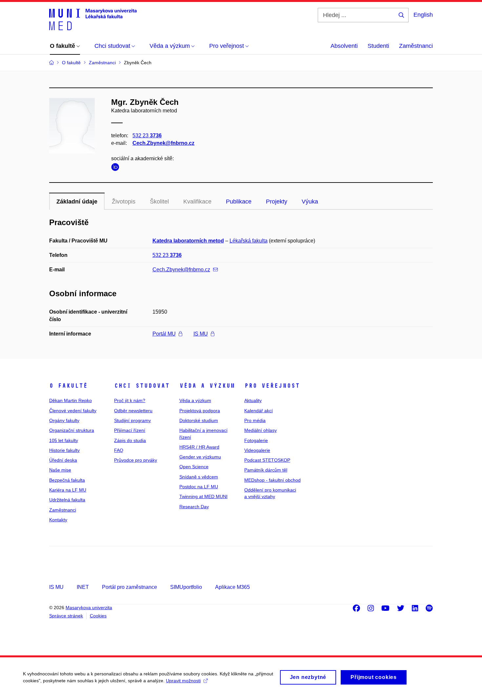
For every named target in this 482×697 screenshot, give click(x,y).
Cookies (98, 615)
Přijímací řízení (129, 430)
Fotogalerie (256, 440)
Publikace (238, 201)
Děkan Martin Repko (70, 400)
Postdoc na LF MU (198, 486)
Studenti (378, 46)
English (423, 14)
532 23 (147, 135)
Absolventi (344, 46)
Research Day (194, 506)
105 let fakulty (63, 440)
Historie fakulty (64, 450)
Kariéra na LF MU (67, 490)
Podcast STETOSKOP (267, 460)
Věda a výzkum (207, 385)
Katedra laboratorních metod (188, 240)
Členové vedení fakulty (72, 410)
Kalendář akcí (258, 410)
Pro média (255, 420)
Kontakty (58, 519)
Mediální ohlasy (260, 430)
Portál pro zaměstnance (129, 587)
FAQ (118, 450)
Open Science (194, 466)
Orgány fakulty (64, 420)
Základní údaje (76, 201)
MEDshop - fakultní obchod (272, 480)
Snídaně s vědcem (198, 476)
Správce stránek (66, 615)
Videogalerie (257, 450)
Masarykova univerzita (89, 607)
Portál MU (164, 334)
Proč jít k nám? (129, 400)
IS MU (200, 334)
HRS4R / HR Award (199, 447)
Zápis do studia (130, 440)
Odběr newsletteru (133, 410)
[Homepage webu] (93, 19)
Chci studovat (142, 385)
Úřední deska (63, 460)
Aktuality (253, 400)
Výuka (310, 201)
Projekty (276, 201)
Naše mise (60, 470)
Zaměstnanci (416, 46)
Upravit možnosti (183, 680)
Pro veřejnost (272, 385)
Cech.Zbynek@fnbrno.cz (163, 143)
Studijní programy (132, 420)
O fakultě (68, 385)
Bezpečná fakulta (67, 480)
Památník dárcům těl (265, 470)
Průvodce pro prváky (135, 460)
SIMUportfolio (186, 587)
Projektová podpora (199, 410)
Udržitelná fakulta (67, 499)
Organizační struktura (71, 430)
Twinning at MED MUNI (203, 496)
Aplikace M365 (232, 587)
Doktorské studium (198, 420)
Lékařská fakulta (249, 240)
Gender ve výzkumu (200, 456)
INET (83, 587)
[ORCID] (116, 168)
